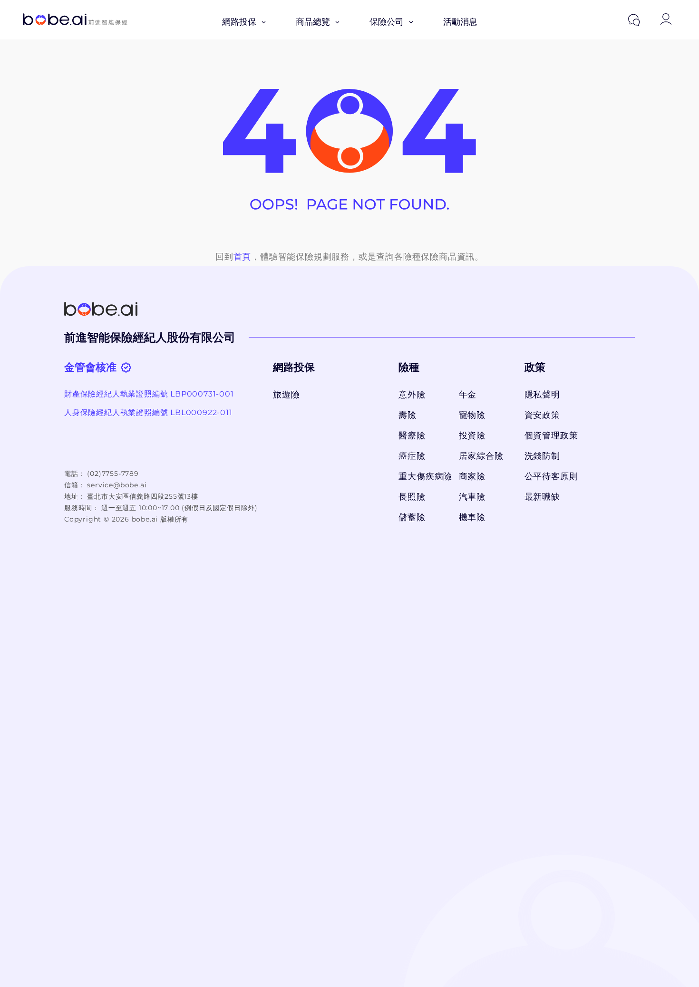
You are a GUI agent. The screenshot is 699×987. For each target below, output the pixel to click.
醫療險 (411, 435)
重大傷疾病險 (423, 476)
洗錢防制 (542, 456)
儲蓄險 (411, 517)
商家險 (472, 476)
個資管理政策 (551, 435)
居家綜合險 (481, 456)
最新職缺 (542, 497)
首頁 (242, 257)
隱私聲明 (542, 394)
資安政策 (542, 415)
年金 (468, 394)
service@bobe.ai (116, 485)
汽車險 (472, 497)
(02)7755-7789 (112, 473)
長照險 (411, 497)
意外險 (411, 394)
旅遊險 (286, 394)
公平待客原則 (551, 476)
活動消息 (460, 22)
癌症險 (411, 456)
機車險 (472, 517)
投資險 (472, 435)
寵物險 (472, 415)
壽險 (407, 415)
